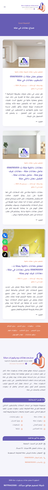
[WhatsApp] (5, 241)
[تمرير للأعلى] (44, 484)
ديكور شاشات (30, 335)
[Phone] (5, 235)
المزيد (39, 122)
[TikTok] (5, 254)
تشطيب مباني (38, 72)
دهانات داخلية (19, 72)
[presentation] (24, 54)
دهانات (38, 326)
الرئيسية (26, 23)
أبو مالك (32, 86)
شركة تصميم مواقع (34, 486)
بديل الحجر (21, 326)
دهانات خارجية (28, 72)
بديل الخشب (24, 331)
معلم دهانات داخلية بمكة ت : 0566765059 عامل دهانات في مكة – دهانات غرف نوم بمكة (24, 270)
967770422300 (10, 486)
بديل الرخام (11, 326)
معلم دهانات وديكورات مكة (22, 480)
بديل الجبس (35, 331)
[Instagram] (5, 248)
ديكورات (30, 326)
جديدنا (20, 23)
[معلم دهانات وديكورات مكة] (24, 360)
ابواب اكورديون (17, 335)
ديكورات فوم (12, 331)
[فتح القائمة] (5, 7)
